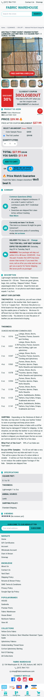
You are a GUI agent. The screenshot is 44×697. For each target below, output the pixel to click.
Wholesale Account (9, 550)
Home (3, 539)
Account (4, 546)
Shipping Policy (7, 577)
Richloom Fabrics (8, 619)
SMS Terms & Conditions (11, 584)
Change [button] (34, 240)
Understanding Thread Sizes (12, 645)
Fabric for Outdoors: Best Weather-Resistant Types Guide (22, 636)
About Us (5, 566)
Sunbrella (5, 604)
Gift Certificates (7, 543)
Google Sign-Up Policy (10, 592)
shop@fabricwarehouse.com (23, 671)
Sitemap (39, 2)
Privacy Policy (7, 588)
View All (4, 622)
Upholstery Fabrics (8, 641)
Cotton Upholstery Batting (11, 649)
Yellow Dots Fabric (8, 631)
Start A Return (7, 554)
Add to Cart (11, 161)
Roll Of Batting (7, 652)
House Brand (6, 615)
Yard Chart (5, 574)
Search (37, 14)
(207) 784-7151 (9, 2)
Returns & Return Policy (10, 581)
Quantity (10, 140)
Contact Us (29, 2)
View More (13, 216)
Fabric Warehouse (13, 113)
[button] (39, 58)
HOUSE (4, 601)
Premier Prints (7, 608)
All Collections (7, 656)
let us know (20, 233)
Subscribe (36, 528)
